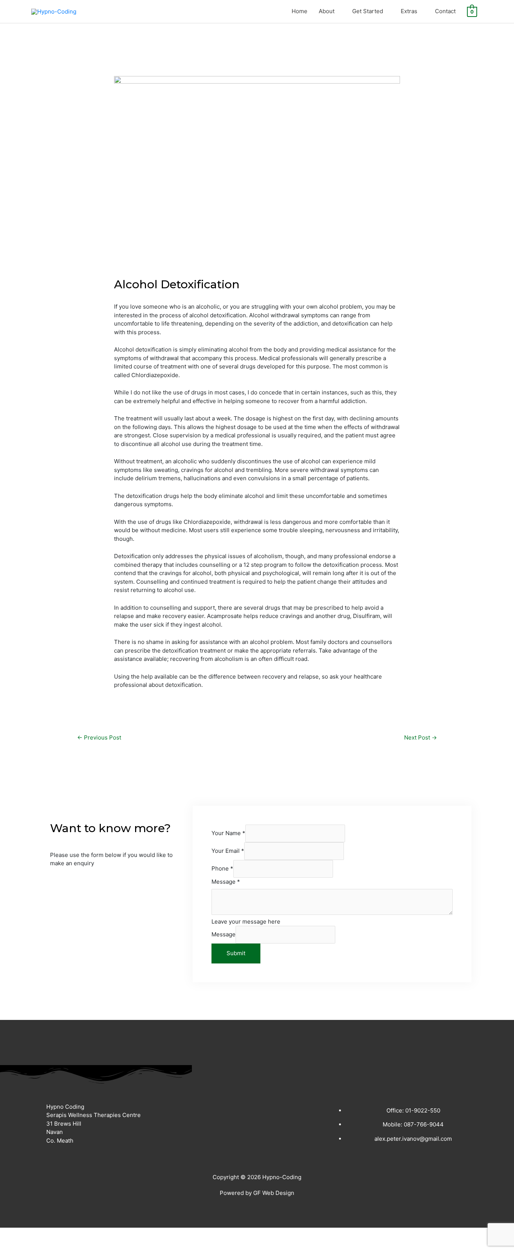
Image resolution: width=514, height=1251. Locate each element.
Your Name (228, 833)
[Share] (78, 1233)
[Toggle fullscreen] (47, 1233)
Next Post (420, 737)
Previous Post (99, 737)
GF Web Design (273, 1192)
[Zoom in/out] (15, 1233)
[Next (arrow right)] (47, 1245)
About (327, 11)
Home (299, 11)
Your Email (227, 850)
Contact (445, 11)
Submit (236, 953)
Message (225, 881)
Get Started (367, 11)
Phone (222, 868)
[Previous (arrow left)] (15, 1245)
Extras (409, 11)
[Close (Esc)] (110, 1233)
